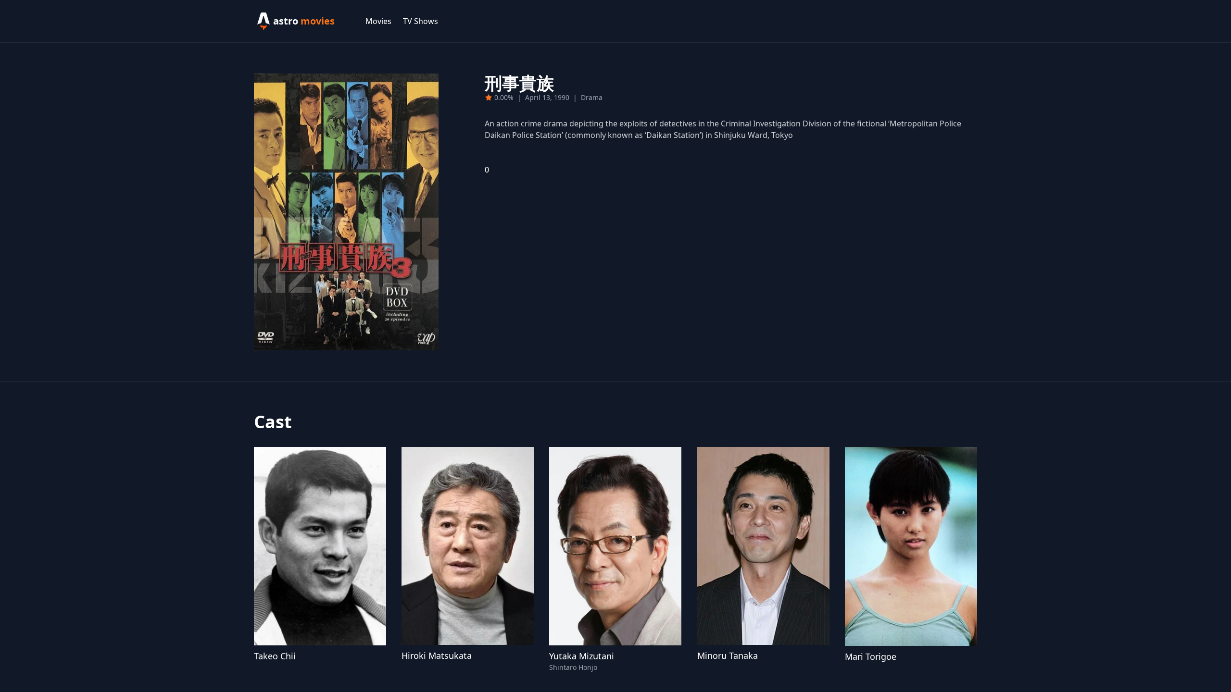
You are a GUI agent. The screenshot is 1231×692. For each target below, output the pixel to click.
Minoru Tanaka (727, 655)
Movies (378, 21)
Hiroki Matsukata (437, 655)
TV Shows (420, 21)
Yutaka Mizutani (581, 656)
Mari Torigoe (870, 656)
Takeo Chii (275, 656)
